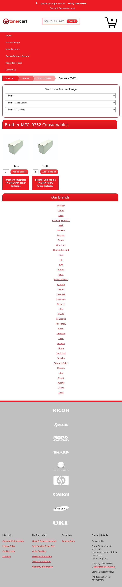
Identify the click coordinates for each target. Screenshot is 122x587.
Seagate (61, 343)
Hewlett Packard (61, 250)
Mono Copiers (44, 78)
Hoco (61, 254)
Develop (61, 230)
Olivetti (61, 313)
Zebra (61, 387)
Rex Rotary (61, 323)
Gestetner (61, 245)
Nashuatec (61, 299)
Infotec (61, 269)
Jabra (60, 274)
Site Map (6, 556)
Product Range (13, 42)
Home (8, 35)
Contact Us (11, 69)
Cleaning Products (61, 220)
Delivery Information (42, 556)
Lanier (61, 289)
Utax (61, 372)
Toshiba (61, 358)
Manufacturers (13, 49)
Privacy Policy (8, 546)
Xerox (61, 377)
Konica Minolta (61, 279)
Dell (61, 225)
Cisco (60, 215)
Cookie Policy (8, 551)
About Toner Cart (14, 62)
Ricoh (61, 328)
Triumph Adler (61, 363)
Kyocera (61, 284)
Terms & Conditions (41, 561)
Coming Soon (68, 541)
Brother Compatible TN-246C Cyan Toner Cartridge (15, 182)
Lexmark (61, 294)
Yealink (61, 382)
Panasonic (61, 318)
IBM (61, 264)
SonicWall (60, 353)
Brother (26, 78)
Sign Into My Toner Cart (43, 546)
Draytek (61, 235)
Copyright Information (13, 541)
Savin (61, 338)
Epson (61, 240)
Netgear (61, 304)
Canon (61, 210)
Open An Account (67, 8)
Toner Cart (9, 78)
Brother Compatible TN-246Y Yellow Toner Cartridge (45, 182)
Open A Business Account (18, 56)
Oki (61, 309)
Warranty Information (42, 566)
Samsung (61, 333)
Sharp (61, 348)
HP (61, 259)
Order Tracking (39, 551)
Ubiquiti (61, 368)
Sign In (53, 8)
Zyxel (60, 392)
